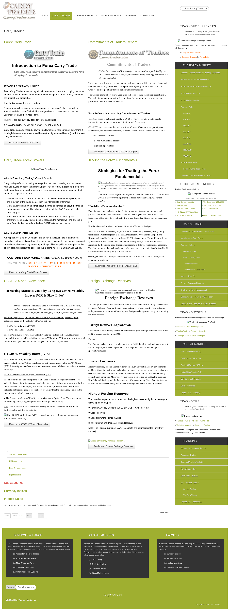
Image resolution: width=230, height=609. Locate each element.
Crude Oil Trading (98, 564)
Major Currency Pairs (25, 563)
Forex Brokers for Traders (27, 558)
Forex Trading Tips (201, 421)
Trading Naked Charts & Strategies (190, 336)
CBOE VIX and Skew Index (24, 281)
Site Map (9, 600)
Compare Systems (189, 57)
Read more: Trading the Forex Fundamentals (115, 266)
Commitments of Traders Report (112, 42)
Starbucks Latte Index (18, 454)
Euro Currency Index (17, 468)
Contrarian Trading (202, 425)
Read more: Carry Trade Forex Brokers (28, 272)
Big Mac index (15, 475)
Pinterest (225, 9)
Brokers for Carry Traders (178, 567)
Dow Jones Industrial (185, 202)
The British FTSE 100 (212, 205)
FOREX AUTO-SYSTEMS (41, 263)
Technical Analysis (198, 331)
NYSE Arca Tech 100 (185, 215)
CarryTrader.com (112, 595)
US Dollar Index (15, 461)
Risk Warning (19, 600)
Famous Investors (174, 558)
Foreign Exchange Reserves (109, 281)
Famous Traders (183, 421)
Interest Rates (13, 499)
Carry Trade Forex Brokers (24, 160)
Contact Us (31, 600)
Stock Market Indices (100, 573)
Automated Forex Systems (27, 572)
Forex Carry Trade (17, 42)
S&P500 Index (182, 205)
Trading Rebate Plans (25, 567)
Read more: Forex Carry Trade (24, 142)
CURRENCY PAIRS (51, 266)
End (41, 516)
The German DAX (210, 209)
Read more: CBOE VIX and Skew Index (28, 424)
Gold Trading (96, 560)
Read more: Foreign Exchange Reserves (113, 446)
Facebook (213, 9)
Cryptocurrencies (99, 568)
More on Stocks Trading (213, 215)
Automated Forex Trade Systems (190, 327)
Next (28, 516)
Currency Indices (15, 491)
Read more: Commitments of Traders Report (115, 151)
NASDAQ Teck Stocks (186, 209)
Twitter (219, 9)
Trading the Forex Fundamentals (112, 160)
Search (10, 587)
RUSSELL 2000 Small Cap (187, 212)
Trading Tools (182, 331)
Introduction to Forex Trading (27, 554)
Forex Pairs (204, 57)
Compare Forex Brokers (192, 52)
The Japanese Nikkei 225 (213, 202)
